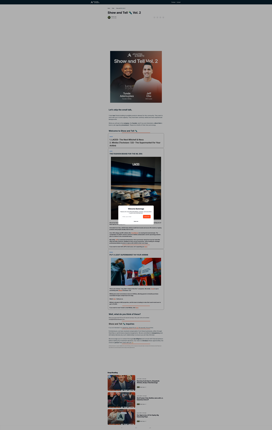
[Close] (151, 207)
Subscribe (146, 216)
